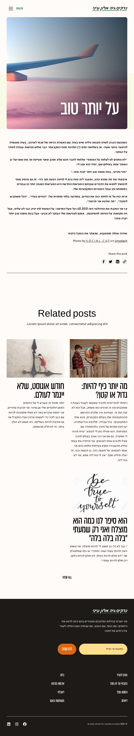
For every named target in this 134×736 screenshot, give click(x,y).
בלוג (62, 675)
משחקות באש (57, 701)
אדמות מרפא (57, 683)
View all (67, 577)
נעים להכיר (122, 675)
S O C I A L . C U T (97, 241)
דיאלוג (124, 701)
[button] (10, 8)
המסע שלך (122, 692)
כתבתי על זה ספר (118, 683)
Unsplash (120, 241)
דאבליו (61, 692)
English (19, 8)
